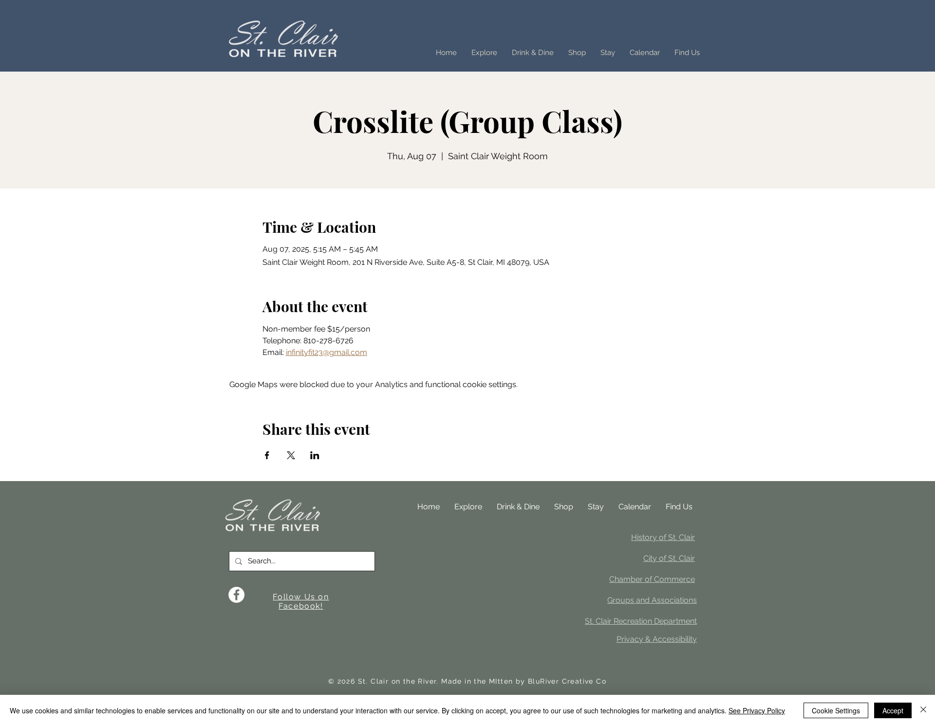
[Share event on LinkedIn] (314, 455)
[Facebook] (236, 595)
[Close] (923, 710)
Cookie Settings (836, 710)
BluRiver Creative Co (567, 681)
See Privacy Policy (757, 710)
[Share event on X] (291, 455)
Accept (892, 710)
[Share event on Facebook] (267, 455)
